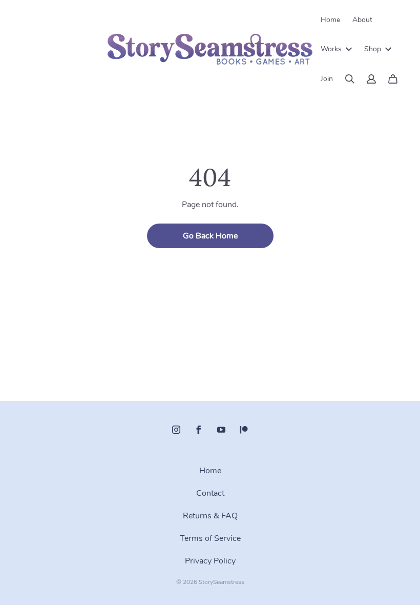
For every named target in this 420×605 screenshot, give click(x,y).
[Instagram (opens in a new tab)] (176, 429)
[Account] (371, 79)
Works (331, 49)
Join (327, 79)
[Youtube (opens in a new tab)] (221, 429)
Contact (210, 493)
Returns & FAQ (210, 515)
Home (330, 20)
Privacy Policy (210, 561)
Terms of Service (210, 538)
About (362, 20)
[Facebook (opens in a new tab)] (198, 429)
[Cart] (392, 79)
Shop (372, 49)
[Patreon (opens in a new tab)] (244, 429)
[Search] (349, 79)
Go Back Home (210, 235)
